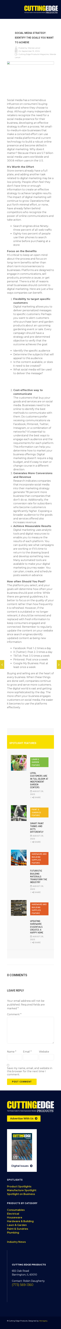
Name (11, 1051)
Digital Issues (20, 1165)
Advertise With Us (22, 1118)
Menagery (43, 1321)
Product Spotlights (19, 1186)
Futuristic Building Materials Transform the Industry (38, 876)
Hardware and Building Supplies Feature (39, 858)
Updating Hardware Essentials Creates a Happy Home (36, 927)
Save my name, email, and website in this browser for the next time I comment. (29, 1071)
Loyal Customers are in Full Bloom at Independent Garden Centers (39, 780)
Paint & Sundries (17, 1228)
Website (44, 1051)
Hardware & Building (20, 1221)
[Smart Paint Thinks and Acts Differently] (19, 813)
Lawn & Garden (17, 1225)
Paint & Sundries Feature (36, 812)
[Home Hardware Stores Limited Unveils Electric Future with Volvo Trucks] (2, 664)
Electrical (13, 1213)
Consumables (16, 1209)
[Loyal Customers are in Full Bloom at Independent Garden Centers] (19, 763)
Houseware (14, 1217)
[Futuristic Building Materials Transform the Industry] (19, 857)
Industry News (16, 1241)
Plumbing (13, 1232)
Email (27, 1051)
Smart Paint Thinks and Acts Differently (37, 827)
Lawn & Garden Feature (36, 762)
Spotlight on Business (21, 1194)
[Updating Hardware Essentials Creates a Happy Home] (19, 908)
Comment (14, 1014)
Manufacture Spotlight (21, 1190)
